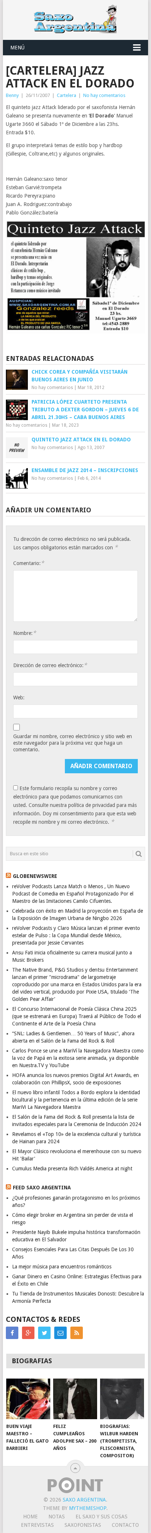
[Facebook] (12, 1333)
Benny (12, 95)
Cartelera (66, 95)
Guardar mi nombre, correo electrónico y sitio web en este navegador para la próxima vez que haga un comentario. (72, 742)
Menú (17, 48)
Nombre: (24, 632)
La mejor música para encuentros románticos (61, 1267)
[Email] (60, 1333)
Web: (19, 697)
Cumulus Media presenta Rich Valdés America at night (72, 1168)
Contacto (125, 1525)
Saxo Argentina (84, 1500)
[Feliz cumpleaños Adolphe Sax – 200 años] (75, 1399)
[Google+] (28, 1333)
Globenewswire (35, 876)
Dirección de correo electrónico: (50, 665)
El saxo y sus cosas (102, 1516)
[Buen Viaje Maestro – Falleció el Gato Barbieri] (28, 1399)
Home (30, 1516)
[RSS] (76, 1333)
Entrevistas (37, 1525)
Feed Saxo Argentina (42, 1187)
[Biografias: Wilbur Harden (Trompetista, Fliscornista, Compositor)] (122, 1399)
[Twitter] (44, 1333)
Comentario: (28, 563)
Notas (56, 1516)
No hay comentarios (104, 95)
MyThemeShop (87, 1508)
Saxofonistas (83, 1525)
